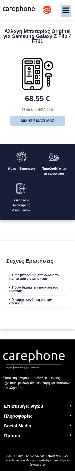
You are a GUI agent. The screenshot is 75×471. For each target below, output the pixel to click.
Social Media (17, 425)
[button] (37, 277)
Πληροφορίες (18, 416)
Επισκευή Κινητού (23, 406)
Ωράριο (12, 435)
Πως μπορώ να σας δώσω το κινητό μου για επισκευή (34, 276)
